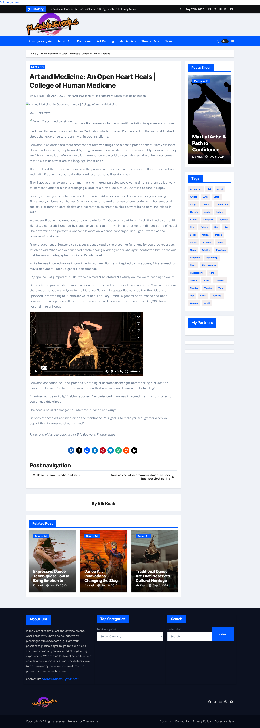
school (212, 272)
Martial (205, 234)
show (206, 280)
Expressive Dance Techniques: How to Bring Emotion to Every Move (51, 578)
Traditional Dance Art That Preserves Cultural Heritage (153, 576)
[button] (232, 41)
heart (106, 96)
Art (76, 96)
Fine (192, 227)
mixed (193, 242)
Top (192, 295)
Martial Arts (127, 41)
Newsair (73, 721)
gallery (204, 227)
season (193, 280)
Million (218, 234)
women (194, 303)
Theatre (208, 288)
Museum (207, 242)
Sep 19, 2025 (109, 585)
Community (222, 204)
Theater (194, 288)
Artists (193, 196)
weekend (216, 295)
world (207, 303)
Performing (212, 257)
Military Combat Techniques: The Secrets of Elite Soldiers (209, 150)
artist (220, 189)
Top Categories (106, 629)
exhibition (208, 219)
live (226, 227)
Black (216, 196)
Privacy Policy (202, 721)
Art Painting (105, 41)
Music (221, 242)
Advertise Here (224, 721)
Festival (224, 219)
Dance (207, 212)
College (86, 96)
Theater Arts (150, 41)
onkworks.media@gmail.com (59, 679)
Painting (206, 250)
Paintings (221, 250)
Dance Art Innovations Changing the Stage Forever (102, 578)
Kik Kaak (39, 96)
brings (193, 204)
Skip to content (10, 2)
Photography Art (41, 41)
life (216, 227)
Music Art (65, 41)
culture (194, 212)
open (142, 96)
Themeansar (91, 721)
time (220, 288)
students (219, 280)
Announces (195, 189)
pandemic (195, 257)
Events (219, 212)
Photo (193, 265)
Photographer (209, 265)
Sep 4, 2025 (160, 585)
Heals (97, 96)
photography (196, 272)
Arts (205, 196)
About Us (166, 721)
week (203, 295)
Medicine (130, 96)
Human (117, 96)
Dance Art (84, 41)
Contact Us (182, 721)
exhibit (193, 219)
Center (206, 204)
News (168, 41)
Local (193, 234)
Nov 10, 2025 (58, 585)
